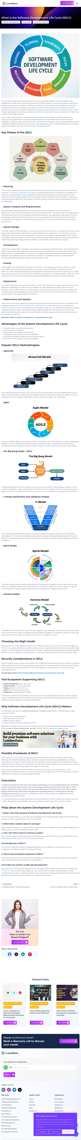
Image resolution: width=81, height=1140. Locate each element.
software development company (24, 192)
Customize (42, 1132)
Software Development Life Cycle (49, 112)
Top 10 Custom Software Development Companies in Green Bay (41, 673)
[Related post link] (10, 1023)
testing (13, 274)
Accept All (68, 1132)
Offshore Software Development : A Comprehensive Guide (31, 317)
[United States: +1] (11, 1067)
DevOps (7, 847)
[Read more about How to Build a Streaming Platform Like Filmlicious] (40, 992)
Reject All (55, 1132)
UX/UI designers (64, 233)
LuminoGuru (5, 871)
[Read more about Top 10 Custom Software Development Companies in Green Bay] (67, 992)
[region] (55, 1124)
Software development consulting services (33, 305)
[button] (77, 3)
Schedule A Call (18, 942)
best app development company (62, 726)
